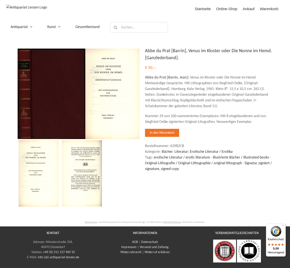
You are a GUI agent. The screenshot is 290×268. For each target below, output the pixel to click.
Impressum (129, 247)
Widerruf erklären (157, 252)
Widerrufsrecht (130, 252)
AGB (135, 242)
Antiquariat (19, 27)
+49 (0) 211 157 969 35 (59, 252)
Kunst (51, 27)
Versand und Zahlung (154, 247)
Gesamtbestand (87, 27)
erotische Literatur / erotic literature (182, 158)
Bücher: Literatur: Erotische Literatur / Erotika (197, 152)
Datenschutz (149, 242)
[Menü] (283, 226)
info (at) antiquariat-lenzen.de (58, 257)
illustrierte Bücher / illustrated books (241, 158)
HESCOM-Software (172, 222)
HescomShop (91, 222)
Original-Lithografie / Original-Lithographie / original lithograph (193, 163)
